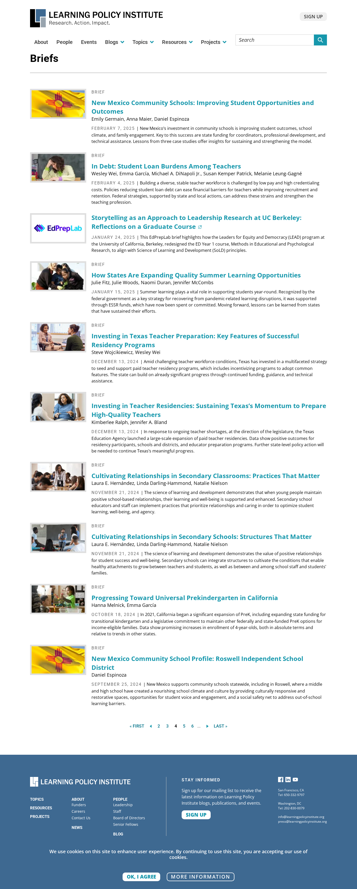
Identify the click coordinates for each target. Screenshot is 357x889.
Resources (41, 808)
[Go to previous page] (150, 726)
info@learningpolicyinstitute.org (301, 817)
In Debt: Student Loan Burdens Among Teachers (166, 166)
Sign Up (313, 16)
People (64, 42)
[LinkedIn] (288, 780)
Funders (79, 804)
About (41, 42)
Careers (78, 811)
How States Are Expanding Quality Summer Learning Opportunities (196, 275)
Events (89, 42)
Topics (37, 799)
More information (200, 876)
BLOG (118, 834)
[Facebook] (280, 780)
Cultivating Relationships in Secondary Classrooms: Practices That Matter (205, 475)
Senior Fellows (125, 824)
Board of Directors (129, 817)
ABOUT (78, 799)
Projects (39, 816)
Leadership (123, 804)
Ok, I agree (141, 876)
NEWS (77, 827)
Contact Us (81, 817)
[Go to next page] (208, 726)
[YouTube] (295, 780)
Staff (117, 811)
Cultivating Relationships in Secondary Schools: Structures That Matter (201, 536)
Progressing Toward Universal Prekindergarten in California (184, 597)
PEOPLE (120, 799)
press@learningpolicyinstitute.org (302, 821)
